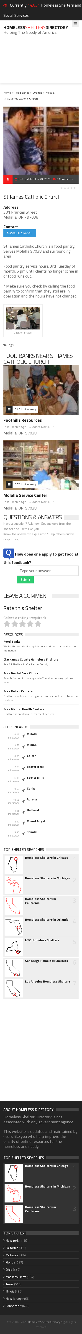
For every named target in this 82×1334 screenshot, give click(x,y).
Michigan (12, 1255)
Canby (31, 788)
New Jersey (14, 1298)
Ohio (9, 1269)
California (12, 1247)
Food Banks (22, 92)
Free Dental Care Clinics (20, 673)
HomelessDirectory (35, 27)
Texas (9, 1284)
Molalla (50, 92)
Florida (10, 1262)
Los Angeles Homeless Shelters (48, 981)
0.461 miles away (25, 409)
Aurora (32, 799)
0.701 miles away (25, 484)
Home (7, 92)
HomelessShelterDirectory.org (46, 1322)
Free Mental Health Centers (23, 709)
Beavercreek (35, 767)
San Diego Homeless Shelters (46, 961)
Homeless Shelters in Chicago (46, 858)
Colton (31, 756)
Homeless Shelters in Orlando (47, 919)
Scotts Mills (35, 778)
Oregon (37, 92)
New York (12, 1240)
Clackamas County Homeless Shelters (30, 659)
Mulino (32, 745)
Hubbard (33, 810)
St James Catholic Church (22, 98)
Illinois (10, 1291)
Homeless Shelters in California (40, 901)
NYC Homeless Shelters (42, 940)
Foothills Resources (22, 420)
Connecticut (13, 1305)
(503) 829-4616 (21, 233)
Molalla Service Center (25, 495)
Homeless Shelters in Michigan (47, 878)
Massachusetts (16, 1276)
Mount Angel (36, 821)
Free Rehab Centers (18, 691)
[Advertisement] (41, 62)
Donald (32, 832)
